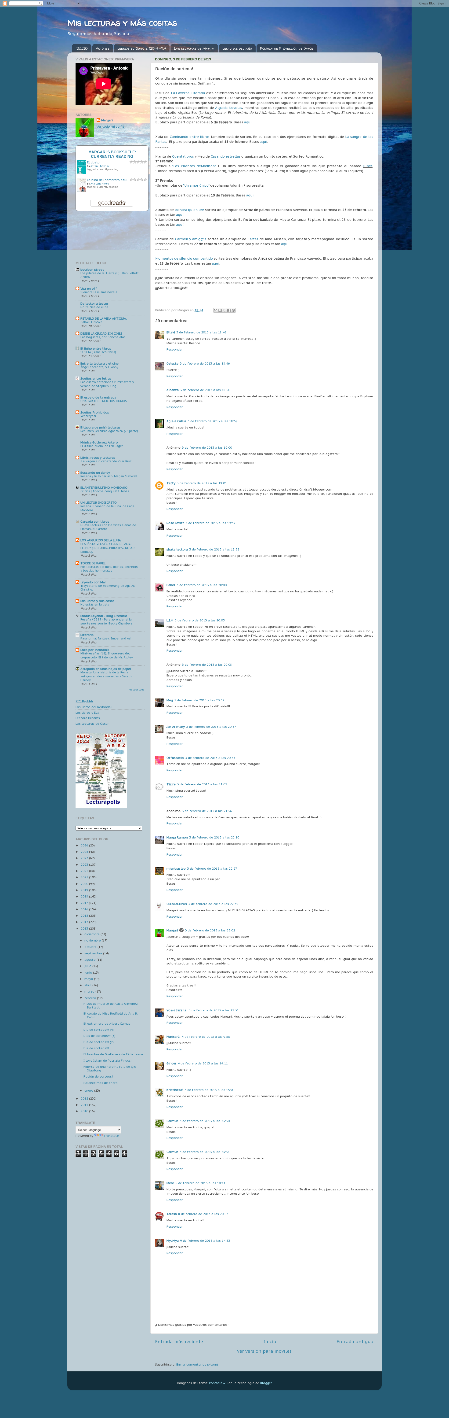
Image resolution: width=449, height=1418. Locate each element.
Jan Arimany (176, 726)
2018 (85, 896)
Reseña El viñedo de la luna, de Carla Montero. (107, 508)
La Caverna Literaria (188, 93)
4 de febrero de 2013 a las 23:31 (205, 1152)
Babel (171, 585)
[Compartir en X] (224, 310)
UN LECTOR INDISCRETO (98, 502)
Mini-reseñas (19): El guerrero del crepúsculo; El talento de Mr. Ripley (106, 655)
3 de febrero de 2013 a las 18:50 (205, 390)
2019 (85, 890)
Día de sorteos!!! (96, 1048)
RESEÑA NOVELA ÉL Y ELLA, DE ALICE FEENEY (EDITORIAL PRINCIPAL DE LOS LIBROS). (107, 548)
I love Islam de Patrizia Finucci (107, 1060)
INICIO (82, 48)
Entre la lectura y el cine (99, 363)
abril (88, 985)
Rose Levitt (175, 523)
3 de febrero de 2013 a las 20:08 (207, 664)
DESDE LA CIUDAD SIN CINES (101, 333)
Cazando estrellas (225, 156)
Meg (170, 700)
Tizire (171, 784)
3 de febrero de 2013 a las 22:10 (214, 837)
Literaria (87, 635)
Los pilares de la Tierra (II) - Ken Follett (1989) (109, 275)
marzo (89, 991)
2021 (85, 877)
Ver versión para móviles (264, 1351)
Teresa (172, 1214)
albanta (173, 390)
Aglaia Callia (176, 421)
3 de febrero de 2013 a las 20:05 (200, 620)
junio (88, 972)
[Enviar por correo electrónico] (215, 310)
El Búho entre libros (95, 348)
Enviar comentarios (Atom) (197, 1364)
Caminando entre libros (190, 136)
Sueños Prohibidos (94, 412)
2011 (85, 1105)
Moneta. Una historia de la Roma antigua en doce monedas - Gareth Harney (106, 676)
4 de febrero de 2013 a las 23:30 (205, 1121)
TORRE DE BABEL (92, 563)
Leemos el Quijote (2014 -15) (141, 48)
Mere (170, 1183)
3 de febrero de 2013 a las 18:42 (201, 332)
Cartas (254, 239)
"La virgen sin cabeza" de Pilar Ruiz (106, 461)
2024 (85, 858)
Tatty (171, 483)
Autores (102, 48)
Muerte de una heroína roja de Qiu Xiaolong (109, 1068)
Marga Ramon (177, 837)
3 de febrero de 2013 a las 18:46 (205, 363)
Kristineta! (175, 1090)
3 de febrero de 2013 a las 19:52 (214, 549)
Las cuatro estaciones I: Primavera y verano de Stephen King (107, 384)
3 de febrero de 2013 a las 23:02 (210, 930)
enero (89, 1090)
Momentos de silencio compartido (184, 258)
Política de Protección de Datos (286, 48)
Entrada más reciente (179, 1341)
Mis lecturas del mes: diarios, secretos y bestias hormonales (109, 569)
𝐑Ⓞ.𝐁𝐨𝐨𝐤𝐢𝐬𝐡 (84, 701)
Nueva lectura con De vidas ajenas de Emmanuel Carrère (108, 527)
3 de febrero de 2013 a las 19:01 (202, 483)
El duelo (93, 162)
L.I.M (170, 620)
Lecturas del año (237, 48)
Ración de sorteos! (98, 1076)
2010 (85, 1111)
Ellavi (171, 332)
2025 (85, 851)
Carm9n (172, 1121)
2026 (85, 845)
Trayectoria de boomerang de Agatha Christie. (107, 588)
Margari (172, 930)
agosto (90, 959)
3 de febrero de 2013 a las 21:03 (202, 784)
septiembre (93, 953)
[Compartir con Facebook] (229, 310)
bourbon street (92, 269)
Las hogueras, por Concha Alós (103, 337)
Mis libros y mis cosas (97, 601)
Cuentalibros (183, 156)
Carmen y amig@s (190, 239)
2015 (85, 915)
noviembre (93, 940)
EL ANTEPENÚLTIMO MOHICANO (103, 487)
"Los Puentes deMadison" (194, 166)
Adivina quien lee (189, 209)
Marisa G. (173, 1036)
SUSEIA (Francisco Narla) (98, 352)
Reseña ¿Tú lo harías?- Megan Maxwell (108, 476)
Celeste (172, 363)
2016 (85, 909)
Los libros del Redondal (94, 707)
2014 (85, 922)
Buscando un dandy (95, 472)
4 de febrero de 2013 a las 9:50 (206, 1036)
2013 (85, 928)
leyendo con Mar (93, 582)
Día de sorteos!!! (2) (98, 1042)
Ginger (171, 1063)
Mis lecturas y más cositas (122, 22)
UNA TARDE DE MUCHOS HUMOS (103, 401)
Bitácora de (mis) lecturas (100, 427)
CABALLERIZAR (91, 322)
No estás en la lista (94, 604)
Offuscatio (175, 758)
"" (196, 185)
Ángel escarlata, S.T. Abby (99, 367)
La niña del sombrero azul (107, 180)
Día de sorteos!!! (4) (98, 1029)
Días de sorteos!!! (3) (99, 1036)
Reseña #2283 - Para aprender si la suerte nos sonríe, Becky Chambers (106, 621)
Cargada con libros (94, 521)
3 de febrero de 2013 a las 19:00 (207, 447)
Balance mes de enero (100, 1083)
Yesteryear (88, 416)
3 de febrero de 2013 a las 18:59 (213, 421)
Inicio (270, 1341)
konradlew (217, 1383)
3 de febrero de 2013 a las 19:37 (210, 523)
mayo (89, 979)
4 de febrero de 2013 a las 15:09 (210, 1090)
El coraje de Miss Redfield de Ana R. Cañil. (110, 1015)
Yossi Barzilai (177, 1010)
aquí (248, 122)
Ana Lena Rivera (100, 183)
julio (88, 966)
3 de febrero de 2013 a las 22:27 (212, 868)
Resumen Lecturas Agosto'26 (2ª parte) (109, 431)
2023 (85, 864)
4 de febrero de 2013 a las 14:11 (203, 1063)
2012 (85, 1098)
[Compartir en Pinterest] (233, 310)
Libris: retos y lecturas (97, 457)
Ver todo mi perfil (110, 126)
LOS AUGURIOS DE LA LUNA (100, 540)
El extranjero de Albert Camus (106, 1023)
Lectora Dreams (88, 718)
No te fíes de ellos (94, 307)
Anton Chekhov (100, 166)
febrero (90, 998)
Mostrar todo (137, 689)
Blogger (266, 1383)
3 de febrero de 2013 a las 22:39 (213, 904)
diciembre (92, 934)
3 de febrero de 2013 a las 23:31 (214, 1010)
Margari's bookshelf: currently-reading (112, 154)
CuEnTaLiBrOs (177, 904)
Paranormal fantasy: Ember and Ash (106, 638)
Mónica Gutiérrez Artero (99, 442)
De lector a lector (94, 303)
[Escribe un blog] (220, 310)
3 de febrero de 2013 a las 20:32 (199, 700)
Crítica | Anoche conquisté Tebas (104, 491)
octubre (91, 947)
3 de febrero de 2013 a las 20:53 (210, 758)
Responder (175, 349)
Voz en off (88, 288)
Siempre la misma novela (98, 292)
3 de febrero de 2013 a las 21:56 (207, 811)
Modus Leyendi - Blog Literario (103, 616)
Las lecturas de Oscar (92, 723)
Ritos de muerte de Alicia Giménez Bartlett (110, 1005)
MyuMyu (173, 1240)
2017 (85, 903)
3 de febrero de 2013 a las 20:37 (211, 726)
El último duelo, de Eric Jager (101, 446)
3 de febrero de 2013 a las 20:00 (202, 585)
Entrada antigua (355, 1341)
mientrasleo (176, 868)
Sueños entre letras (95, 378)
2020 (85, 884)
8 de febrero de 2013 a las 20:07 (203, 1214)
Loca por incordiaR (94, 650)
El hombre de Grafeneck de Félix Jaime (113, 1054)
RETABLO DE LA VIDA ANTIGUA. (103, 318)
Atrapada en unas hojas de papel (105, 669)
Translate (111, 1136)
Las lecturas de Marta (194, 48)
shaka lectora (177, 549)
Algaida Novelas (228, 107)
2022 (85, 871)
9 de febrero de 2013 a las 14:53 (205, 1240)
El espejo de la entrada (98, 397)
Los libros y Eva (87, 712)
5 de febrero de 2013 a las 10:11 (200, 1183)
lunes (368, 166)
